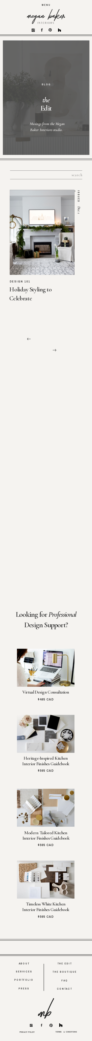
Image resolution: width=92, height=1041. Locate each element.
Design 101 (20, 282)
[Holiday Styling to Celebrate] (42, 232)
